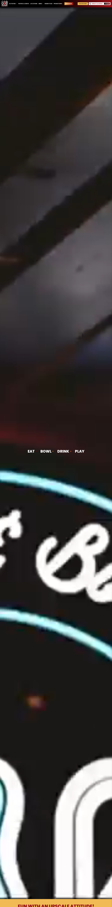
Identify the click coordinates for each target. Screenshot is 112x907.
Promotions (58, 4)
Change (107, 3)
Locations (33, 4)
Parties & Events (23, 4)
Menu (41, 4)
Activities (13, 4)
